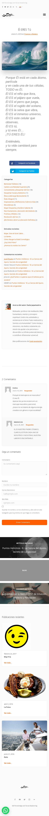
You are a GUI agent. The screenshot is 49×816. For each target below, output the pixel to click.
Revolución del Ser (11, 217)
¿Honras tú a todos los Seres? (15, 245)
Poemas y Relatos (31, 34)
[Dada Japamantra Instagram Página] (10, 7)
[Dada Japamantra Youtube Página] (5, 7)
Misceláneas (8, 205)
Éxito (6, 757)
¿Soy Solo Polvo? (10, 242)
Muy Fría (7, 657)
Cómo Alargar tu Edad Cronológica (16, 239)
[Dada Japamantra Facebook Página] (2, 7)
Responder (28, 391)
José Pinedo (8, 259)
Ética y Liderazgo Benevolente (15, 196)
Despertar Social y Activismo (14, 193)
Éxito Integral (9, 199)
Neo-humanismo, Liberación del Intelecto (19, 211)
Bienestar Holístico (11, 184)
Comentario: (6, 460)
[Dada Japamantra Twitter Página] (8, 7)
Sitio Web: (5, 499)
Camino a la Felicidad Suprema (15, 187)
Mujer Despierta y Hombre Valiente (17, 208)
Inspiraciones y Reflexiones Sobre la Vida (19, 202)
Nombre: (5, 481)
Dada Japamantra (35, 341)
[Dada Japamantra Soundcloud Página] (13, 7)
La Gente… (8, 236)
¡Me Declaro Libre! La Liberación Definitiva (19, 220)
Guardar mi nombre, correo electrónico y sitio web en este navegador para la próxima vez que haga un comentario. (22, 511)
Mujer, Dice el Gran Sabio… (14, 233)
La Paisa (7, 707)
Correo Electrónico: (8, 490)
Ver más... (8, 663)
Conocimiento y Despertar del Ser (16, 190)
